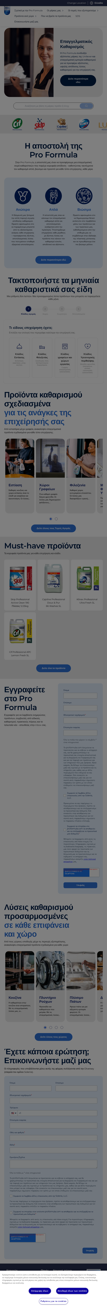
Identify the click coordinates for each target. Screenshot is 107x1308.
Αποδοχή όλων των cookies (72, 1291)
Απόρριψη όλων (39, 1291)
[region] (53, 1289)
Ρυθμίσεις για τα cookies (53, 1301)
